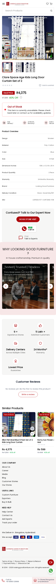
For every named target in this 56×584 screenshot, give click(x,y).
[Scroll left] (5, 286)
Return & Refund (34, 561)
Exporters (6, 498)
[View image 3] (30, 67)
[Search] (51, 11)
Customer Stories (10, 481)
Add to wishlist (48, 85)
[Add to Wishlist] (32, 434)
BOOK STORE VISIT (28, 219)
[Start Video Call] (51, 562)
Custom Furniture (10, 494)
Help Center (7, 511)
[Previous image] (5, 38)
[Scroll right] (50, 286)
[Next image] (50, 38)
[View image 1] (7, 67)
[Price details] (21, 97)
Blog (4, 477)
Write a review (28, 394)
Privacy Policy (20, 561)
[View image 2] (19, 67)
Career (5, 470)
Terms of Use (7, 561)
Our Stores (7, 485)
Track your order (9, 522)
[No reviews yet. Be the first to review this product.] (7, 85)
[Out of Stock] (32, 429)
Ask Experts (7, 519)
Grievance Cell (24, 563)
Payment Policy (9, 563)
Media (5, 474)
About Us (6, 467)
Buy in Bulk (6, 502)
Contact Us (7, 515)
